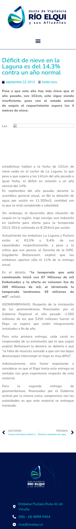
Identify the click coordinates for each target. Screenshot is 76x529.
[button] (38, 41)
